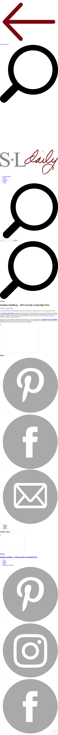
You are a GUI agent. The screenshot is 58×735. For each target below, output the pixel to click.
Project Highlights (7, 176)
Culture (4, 178)
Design (4, 181)
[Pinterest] (30, 413)
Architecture (5, 180)
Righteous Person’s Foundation (49, 319)
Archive (4, 182)
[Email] (30, 524)
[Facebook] (30, 468)
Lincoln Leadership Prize (8, 313)
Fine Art (5, 177)
